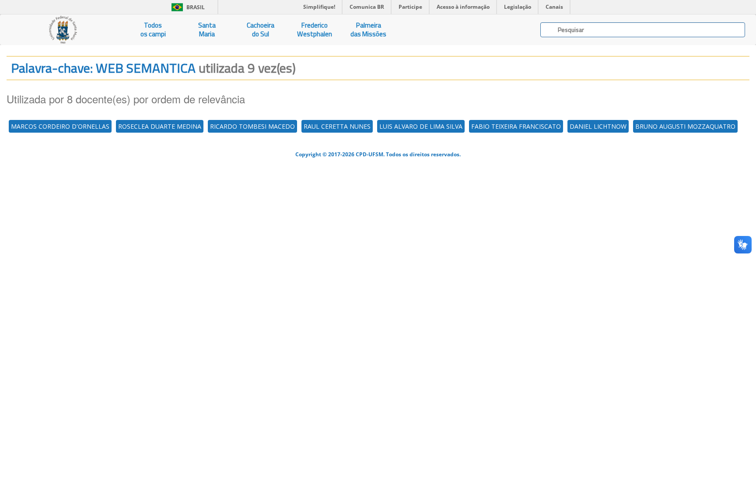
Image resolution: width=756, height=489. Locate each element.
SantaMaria (207, 29)
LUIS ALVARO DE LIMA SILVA (420, 126)
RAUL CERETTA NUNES (337, 126)
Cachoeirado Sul (260, 29)
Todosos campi (153, 29)
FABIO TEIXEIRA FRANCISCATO (516, 126)
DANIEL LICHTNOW (598, 126)
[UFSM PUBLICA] (63, 29)
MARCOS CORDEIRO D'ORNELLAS (60, 126)
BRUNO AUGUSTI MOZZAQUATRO (685, 126)
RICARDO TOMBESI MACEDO (252, 126)
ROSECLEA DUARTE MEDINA (159, 126)
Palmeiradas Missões (368, 29)
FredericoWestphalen (314, 29)
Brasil (186, 7)
